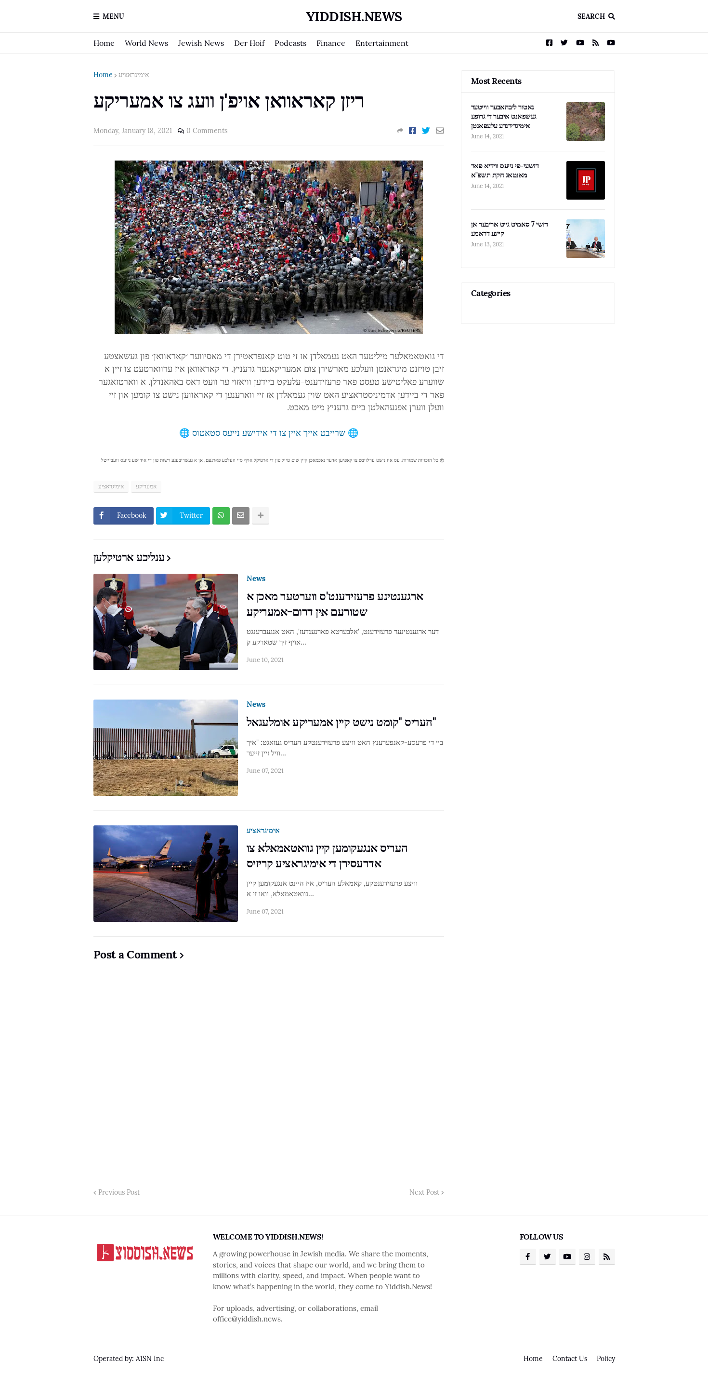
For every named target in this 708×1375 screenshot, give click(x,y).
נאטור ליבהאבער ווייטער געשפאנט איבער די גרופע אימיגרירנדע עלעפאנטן (504, 116)
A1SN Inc (150, 1358)
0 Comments (206, 130)
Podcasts (290, 43)
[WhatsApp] (221, 516)
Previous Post (119, 1192)
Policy (606, 1358)
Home (104, 43)
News (256, 578)
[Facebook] (412, 130)
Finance (330, 43)
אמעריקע (146, 486)
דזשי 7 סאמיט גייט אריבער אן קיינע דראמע (509, 228)
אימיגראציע (133, 74)
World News (146, 43)
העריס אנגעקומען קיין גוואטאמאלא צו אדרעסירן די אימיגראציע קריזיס (327, 855)
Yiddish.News (354, 16)
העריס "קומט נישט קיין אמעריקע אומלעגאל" (341, 721)
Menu (113, 16)
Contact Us (569, 1358)
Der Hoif (249, 43)
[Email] (440, 130)
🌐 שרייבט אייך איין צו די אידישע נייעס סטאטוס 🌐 (268, 432)
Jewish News (201, 43)
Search (591, 16)
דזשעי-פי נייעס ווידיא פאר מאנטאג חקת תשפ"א (505, 170)
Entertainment (381, 43)
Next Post (424, 1192)
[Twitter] (426, 130)
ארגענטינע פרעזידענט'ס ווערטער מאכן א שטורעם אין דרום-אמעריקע (335, 604)
